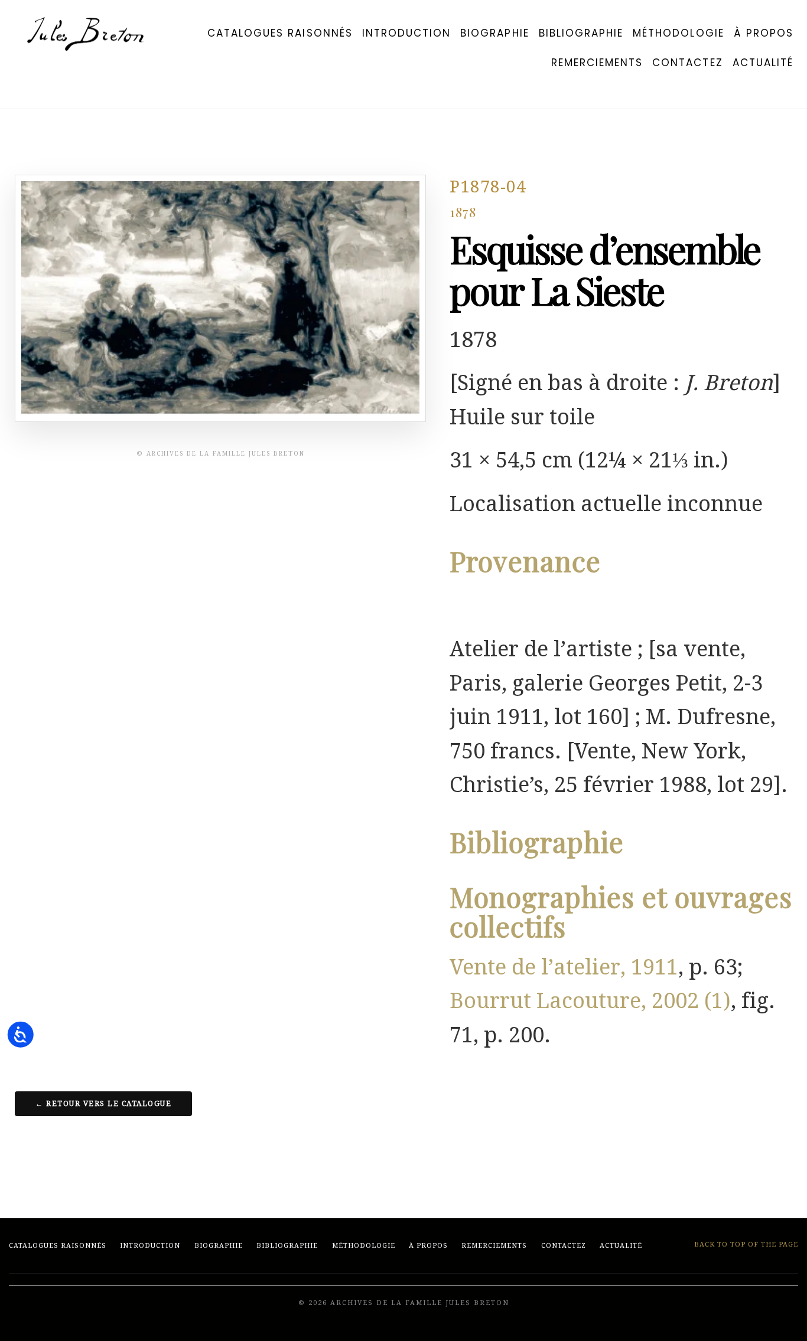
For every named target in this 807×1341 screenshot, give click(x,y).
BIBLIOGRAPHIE (581, 33)
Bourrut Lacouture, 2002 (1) (590, 1000)
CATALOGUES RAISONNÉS (280, 33)
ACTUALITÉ (763, 62)
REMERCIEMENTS (597, 62)
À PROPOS (763, 33)
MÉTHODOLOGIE (678, 33)
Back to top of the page (745, 1244)
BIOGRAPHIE (494, 33)
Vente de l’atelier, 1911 (564, 967)
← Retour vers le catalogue (103, 1104)
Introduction (406, 33)
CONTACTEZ (687, 62)
